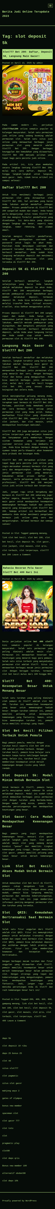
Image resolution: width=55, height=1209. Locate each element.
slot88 (6, 1150)
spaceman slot (10, 1113)
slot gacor (43, 542)
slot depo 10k (10, 1180)
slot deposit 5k (25, 542)
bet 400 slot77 (43, 641)
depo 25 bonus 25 (12, 1053)
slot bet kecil (21, 1008)
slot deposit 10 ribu (14, 1046)
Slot (17, 533)
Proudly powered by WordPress (19, 1201)
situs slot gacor (12, 1083)
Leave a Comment (21, 554)
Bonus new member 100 (14, 1165)
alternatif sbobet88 (14, 1173)
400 (37, 999)
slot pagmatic (10, 1076)
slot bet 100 (35, 537)
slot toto (7, 1128)
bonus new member (12, 1106)
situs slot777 (10, 1068)
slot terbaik (9, 550)
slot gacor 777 (10, 1121)
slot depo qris (10, 1158)
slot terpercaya (28, 550)
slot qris (40, 546)
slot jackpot (9, 546)
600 (43, 999)
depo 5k (6, 1038)
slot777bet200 (10, 129)
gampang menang (38, 533)
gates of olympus (12, 1098)
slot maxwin (26, 546)
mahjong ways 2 (10, 1091)
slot (4, 1136)
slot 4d (6, 1061)
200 (31, 999)
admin (40, 63)
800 (49, 999)
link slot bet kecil (14, 537)
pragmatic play (10, 1143)
